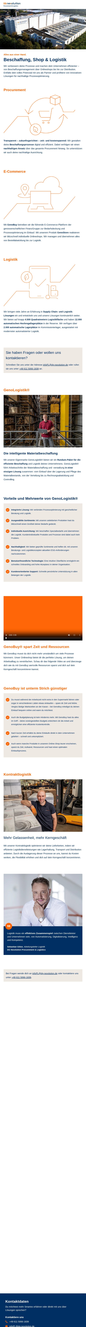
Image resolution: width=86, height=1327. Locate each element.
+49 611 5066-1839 (29, 368)
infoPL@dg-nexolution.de (55, 365)
